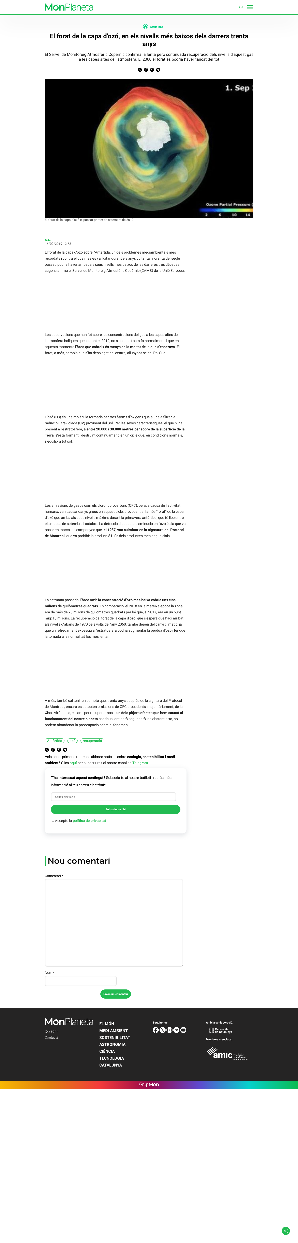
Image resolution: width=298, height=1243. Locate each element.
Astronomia (112, 1044)
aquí (73, 763)
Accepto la (80, 820)
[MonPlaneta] (46, 13)
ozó (72, 741)
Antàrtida (54, 741)
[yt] (183, 1032)
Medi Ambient (113, 1030)
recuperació (92, 741)
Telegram (140, 763)
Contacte (51, 1037)
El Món (106, 1023)
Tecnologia (111, 1058)
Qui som (51, 1031)
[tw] (163, 1032)
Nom (50, 973)
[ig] (169, 1032)
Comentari (54, 876)
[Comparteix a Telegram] (158, 70)
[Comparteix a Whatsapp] (152, 70)
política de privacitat (89, 820)
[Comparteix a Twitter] (140, 70)
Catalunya (110, 1065)
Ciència (107, 1051)
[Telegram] (176, 1032)
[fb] (156, 1032)
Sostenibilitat (114, 1037)
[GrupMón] (149, 1085)
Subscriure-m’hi (115, 809)
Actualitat (156, 26)
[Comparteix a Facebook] (146, 70)
